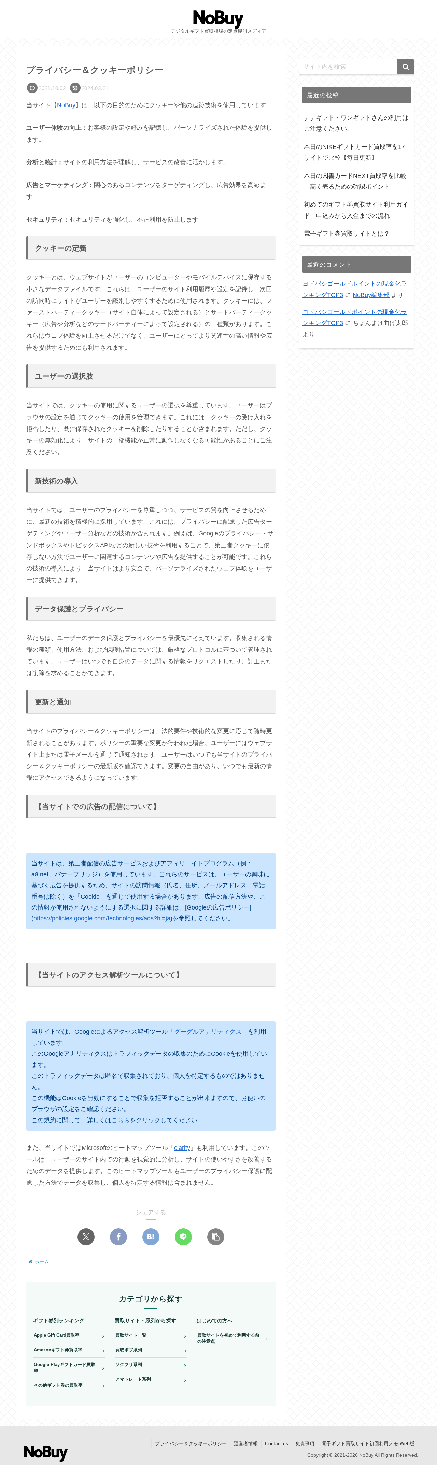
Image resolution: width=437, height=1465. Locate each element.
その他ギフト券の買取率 (69, 1385)
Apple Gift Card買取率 (69, 1335)
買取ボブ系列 (150, 1350)
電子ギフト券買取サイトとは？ (347, 233)
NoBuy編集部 (371, 295)
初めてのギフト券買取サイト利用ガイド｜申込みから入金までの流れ (356, 210)
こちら (120, 1120)
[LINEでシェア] (183, 1236)
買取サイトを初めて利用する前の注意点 (232, 1338)
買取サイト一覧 (150, 1335)
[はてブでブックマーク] (150, 1236)
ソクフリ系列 (150, 1365)
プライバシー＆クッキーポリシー (191, 1443)
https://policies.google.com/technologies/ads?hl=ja (101, 918)
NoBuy (66, 105)
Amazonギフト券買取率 (69, 1350)
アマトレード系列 (150, 1379)
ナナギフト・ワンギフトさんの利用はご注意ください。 (356, 123)
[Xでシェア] (86, 1236)
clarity (182, 1147)
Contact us (276, 1443)
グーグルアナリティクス (208, 1031)
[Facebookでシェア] (118, 1236)
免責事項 (304, 1443)
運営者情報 (246, 1443)
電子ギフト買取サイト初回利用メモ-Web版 (368, 1443)
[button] (215, 1236)
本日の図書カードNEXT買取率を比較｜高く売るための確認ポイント (355, 181)
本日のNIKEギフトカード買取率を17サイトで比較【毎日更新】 (354, 152)
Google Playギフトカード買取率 (69, 1368)
